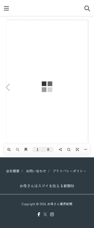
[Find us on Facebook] (39, 214)
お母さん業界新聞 (59, 203)
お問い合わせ (36, 170)
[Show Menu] (6, 8)
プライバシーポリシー (69, 170)
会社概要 (13, 170)
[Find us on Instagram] (52, 214)
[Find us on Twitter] (45, 214)
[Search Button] (87, 8)
